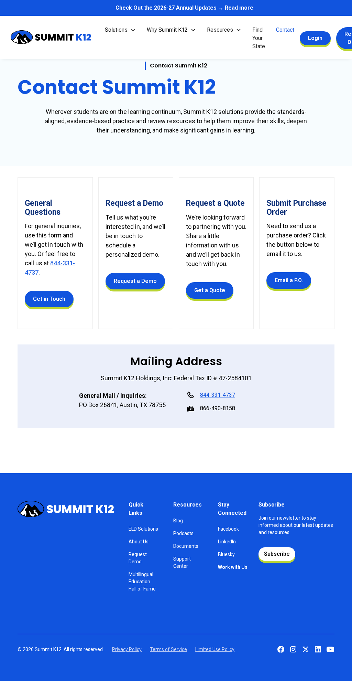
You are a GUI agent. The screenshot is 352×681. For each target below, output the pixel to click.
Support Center (182, 562)
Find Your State (258, 38)
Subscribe (277, 554)
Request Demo (138, 558)
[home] (51, 38)
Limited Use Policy (214, 649)
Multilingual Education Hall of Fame (142, 582)
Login (315, 38)
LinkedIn (227, 541)
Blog (178, 520)
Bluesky (226, 554)
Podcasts (183, 533)
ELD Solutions (143, 529)
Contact (285, 29)
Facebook (228, 529)
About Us (138, 541)
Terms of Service (168, 649)
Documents (185, 546)
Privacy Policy (127, 649)
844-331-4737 (217, 395)
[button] (120, 30)
